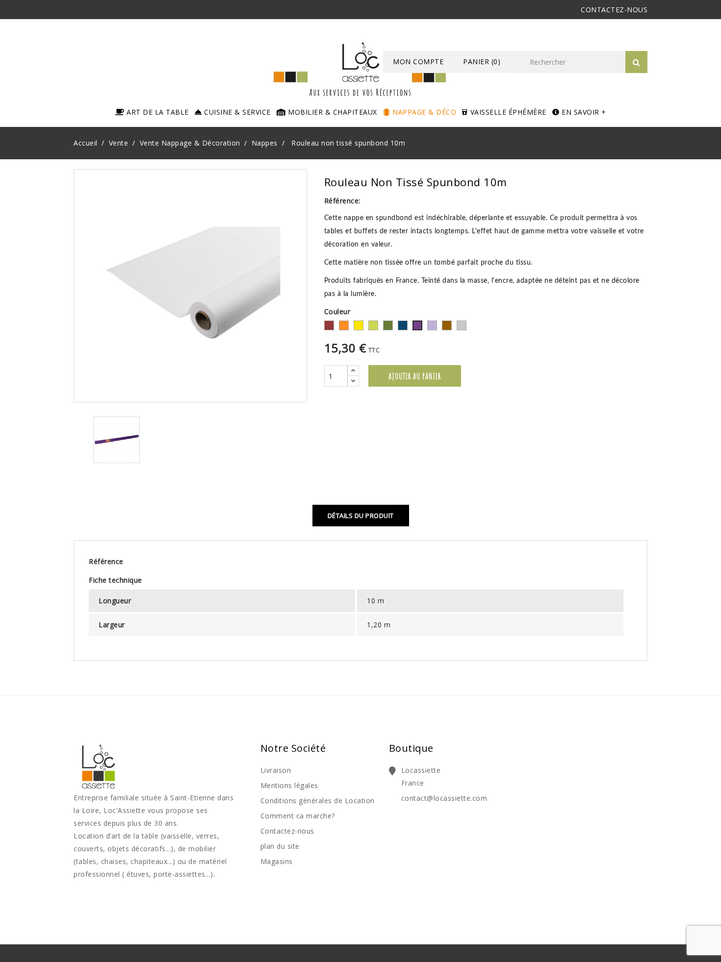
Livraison (275, 770)
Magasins (276, 861)
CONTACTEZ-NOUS (614, 9)
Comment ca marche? (297, 815)
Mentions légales (289, 785)
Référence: (342, 200)
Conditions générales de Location (317, 800)
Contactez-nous (287, 831)
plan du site (280, 846)
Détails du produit (361, 515)
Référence (106, 561)
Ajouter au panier (414, 375)
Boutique (411, 748)
